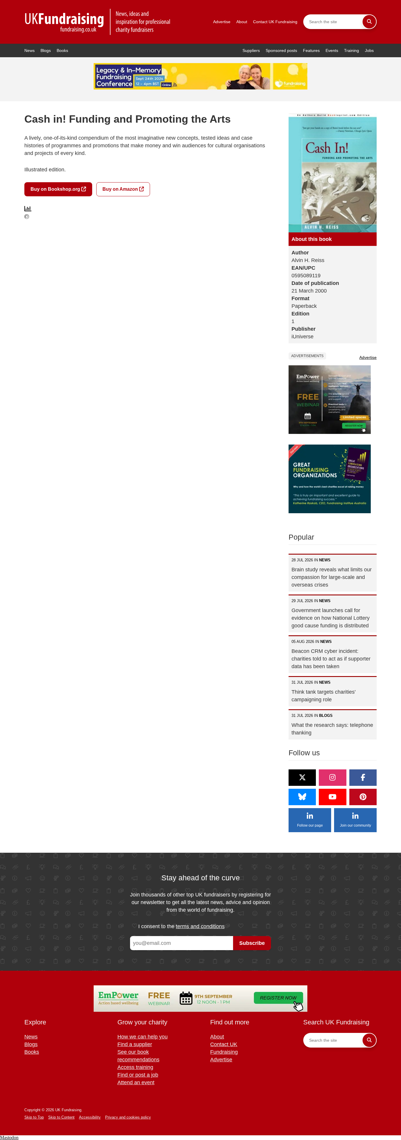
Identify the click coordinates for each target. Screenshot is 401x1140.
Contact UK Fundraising (275, 21)
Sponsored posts (281, 50)
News (29, 50)
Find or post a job (137, 1075)
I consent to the (181, 926)
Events (332, 50)
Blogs (46, 50)
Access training (135, 1067)
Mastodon (9, 1137)
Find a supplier (134, 1044)
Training (351, 50)
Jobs (369, 50)
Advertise (221, 21)
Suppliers (251, 50)
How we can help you (142, 1037)
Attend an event (135, 1082)
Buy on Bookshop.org (56, 189)
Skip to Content (61, 1117)
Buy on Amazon (120, 189)
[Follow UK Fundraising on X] (302, 777)
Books (62, 50)
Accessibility (90, 1117)
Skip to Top (34, 1117)
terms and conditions (200, 926)
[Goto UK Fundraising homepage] (97, 22)
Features (311, 50)
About (241, 21)
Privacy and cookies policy (128, 1117)
